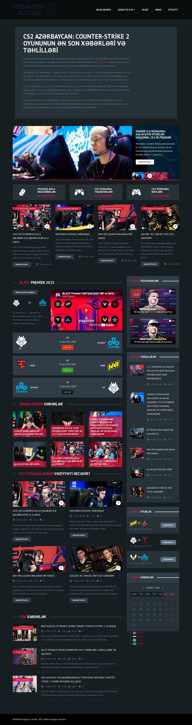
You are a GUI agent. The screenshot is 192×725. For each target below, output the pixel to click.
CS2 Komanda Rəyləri (160, 190)
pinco (26, 312)
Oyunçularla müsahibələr (47, 190)
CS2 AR (139, 636)
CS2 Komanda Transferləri (103, 190)
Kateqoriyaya (47, 196)
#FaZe (145, 9)
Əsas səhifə (103, 9)
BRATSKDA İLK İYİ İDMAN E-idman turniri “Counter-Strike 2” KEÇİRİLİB (78, 626)
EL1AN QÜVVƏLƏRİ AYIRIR (159, 469)
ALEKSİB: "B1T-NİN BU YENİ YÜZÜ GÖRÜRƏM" (92, 575)
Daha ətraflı (145, 162)
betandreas (104, 62)
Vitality (173, 9)
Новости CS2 (125, 9)
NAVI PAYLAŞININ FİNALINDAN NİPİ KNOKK (34, 575)
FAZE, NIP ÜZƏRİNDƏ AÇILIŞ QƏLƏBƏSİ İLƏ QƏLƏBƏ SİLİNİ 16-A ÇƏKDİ (31, 238)
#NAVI (158, 9)
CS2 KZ (139, 640)
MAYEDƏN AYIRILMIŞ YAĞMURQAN (73, 234)
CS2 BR (139, 643)
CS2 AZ (139, 632)
